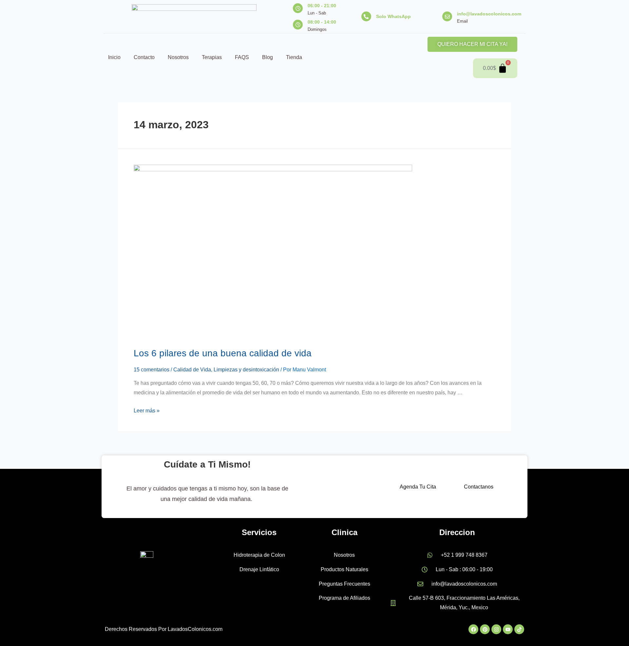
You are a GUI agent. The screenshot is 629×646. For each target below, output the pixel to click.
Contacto (144, 57)
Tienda (294, 57)
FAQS (242, 57)
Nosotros (178, 57)
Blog (267, 57)
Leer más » (147, 410)
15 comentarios (151, 369)
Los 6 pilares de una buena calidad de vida (223, 353)
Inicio (114, 57)
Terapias (212, 57)
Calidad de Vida (192, 369)
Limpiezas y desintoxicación (246, 369)
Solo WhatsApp (393, 16)
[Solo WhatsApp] (366, 16)
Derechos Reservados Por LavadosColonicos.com (163, 629)
